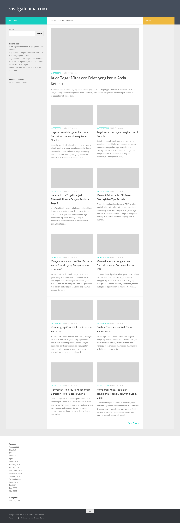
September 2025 (15, 479)
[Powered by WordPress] (18, 518)
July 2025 (12, 485)
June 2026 (13, 453)
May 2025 (13, 491)
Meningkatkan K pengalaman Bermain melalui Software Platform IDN (117, 265)
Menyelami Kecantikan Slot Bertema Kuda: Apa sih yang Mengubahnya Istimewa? (71, 265)
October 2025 (14, 476)
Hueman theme (39, 518)
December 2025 (15, 470)
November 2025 (15, 473)
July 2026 (12, 450)
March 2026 (13, 462)
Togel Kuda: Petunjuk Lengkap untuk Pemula (26, 58)
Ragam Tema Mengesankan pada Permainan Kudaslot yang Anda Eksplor (70, 136)
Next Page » (133, 423)
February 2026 (14, 464)
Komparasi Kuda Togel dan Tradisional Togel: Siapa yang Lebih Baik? (117, 393)
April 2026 (13, 459)
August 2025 (14, 482)
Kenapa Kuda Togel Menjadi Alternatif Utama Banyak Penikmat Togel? (70, 199)
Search (11, 30)
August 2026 (14, 447)
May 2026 (13, 456)
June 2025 (13, 488)
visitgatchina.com (28, 9)
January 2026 (14, 467)
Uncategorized (57, 73)
